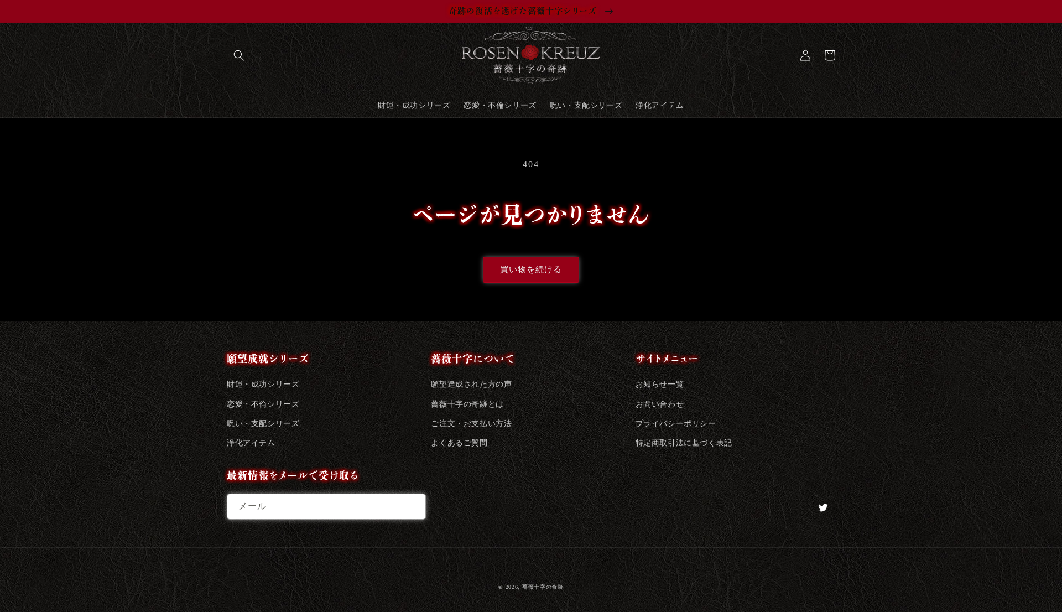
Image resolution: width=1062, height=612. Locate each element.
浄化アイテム (251, 443)
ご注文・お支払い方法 (471, 423)
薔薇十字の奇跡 (543, 587)
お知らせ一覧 (660, 384)
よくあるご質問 (459, 443)
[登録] (413, 507)
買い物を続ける (531, 269)
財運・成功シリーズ (263, 384)
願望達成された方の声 (471, 384)
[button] (239, 55)
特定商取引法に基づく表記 (684, 443)
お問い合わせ (660, 404)
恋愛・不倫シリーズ (263, 404)
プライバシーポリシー (676, 423)
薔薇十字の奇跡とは (467, 404)
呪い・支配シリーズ (263, 423)
